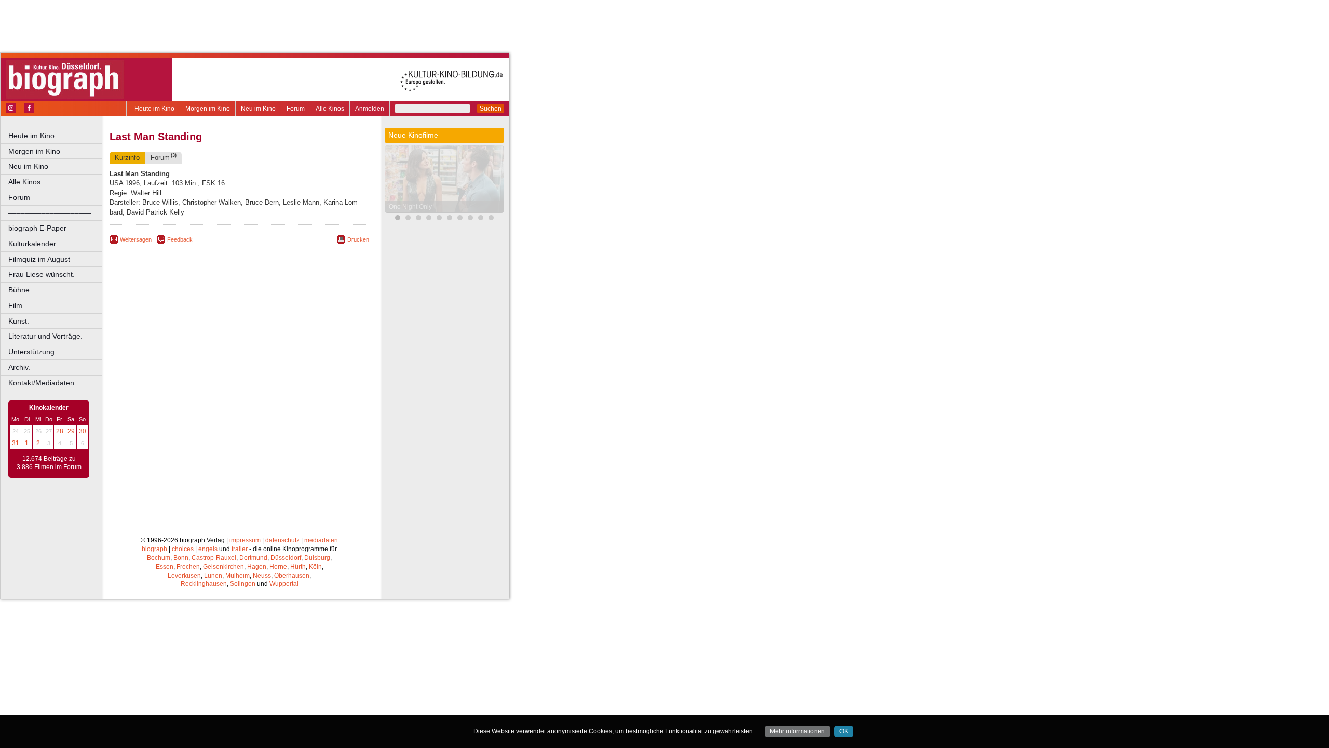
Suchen (490, 108)
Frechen (188, 566)
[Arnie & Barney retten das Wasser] (491, 219)
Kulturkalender (32, 243)
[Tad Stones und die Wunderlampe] (439, 219)
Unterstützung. (32, 352)
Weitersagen (136, 239)
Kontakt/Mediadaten (41, 383)
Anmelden (369, 108)
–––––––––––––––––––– (49, 213)
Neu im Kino (258, 108)
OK (843, 731)
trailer (240, 549)
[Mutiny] (429, 219)
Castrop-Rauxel (214, 558)
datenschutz (282, 540)
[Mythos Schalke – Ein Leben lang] (470, 219)
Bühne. (20, 290)
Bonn (180, 558)
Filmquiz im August (39, 259)
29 (71, 431)
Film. (16, 305)
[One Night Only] (397, 219)
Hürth (298, 566)
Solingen (242, 583)
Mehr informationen (797, 731)
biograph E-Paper (37, 228)
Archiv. (19, 367)
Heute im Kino (154, 108)
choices (183, 549)
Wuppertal (284, 583)
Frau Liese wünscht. (41, 274)
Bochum (158, 558)
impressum (245, 540)
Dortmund (253, 558)
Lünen (213, 575)
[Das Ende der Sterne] (408, 219)
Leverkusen (184, 575)
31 (15, 443)
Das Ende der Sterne (418, 206)
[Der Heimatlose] (481, 219)
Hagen (256, 566)
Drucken (358, 239)
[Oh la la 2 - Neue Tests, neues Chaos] (418, 219)
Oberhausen (291, 575)
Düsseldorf (285, 558)
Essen (164, 566)
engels (208, 549)
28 (59, 431)
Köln (315, 566)
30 (82, 431)
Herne (278, 566)
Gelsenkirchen (223, 566)
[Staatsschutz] (449, 219)
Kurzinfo (127, 158)
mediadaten (321, 540)
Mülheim (237, 575)
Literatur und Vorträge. (45, 336)
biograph (154, 549)
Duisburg (317, 558)
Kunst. (18, 321)
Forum (296, 108)
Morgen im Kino (207, 108)
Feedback (180, 239)
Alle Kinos (330, 108)
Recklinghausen (204, 583)
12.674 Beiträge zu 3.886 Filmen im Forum (49, 463)
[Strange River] (460, 219)
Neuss (262, 575)
